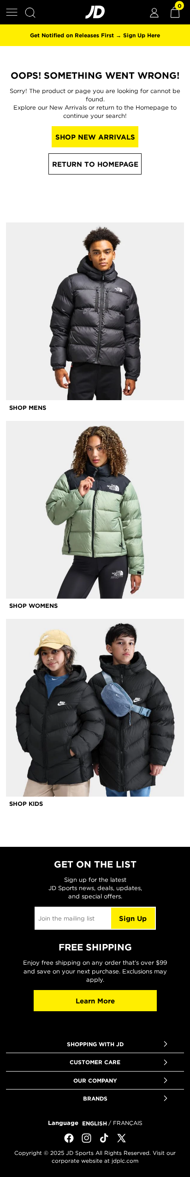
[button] (12, 12)
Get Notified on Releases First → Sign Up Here (95, 35)
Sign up (133, 918)
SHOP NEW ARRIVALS (95, 137)
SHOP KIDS (26, 803)
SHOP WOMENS (33, 605)
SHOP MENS (27, 407)
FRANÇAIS (127, 1122)
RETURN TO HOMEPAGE (95, 164)
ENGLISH (94, 1123)
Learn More (95, 1000)
